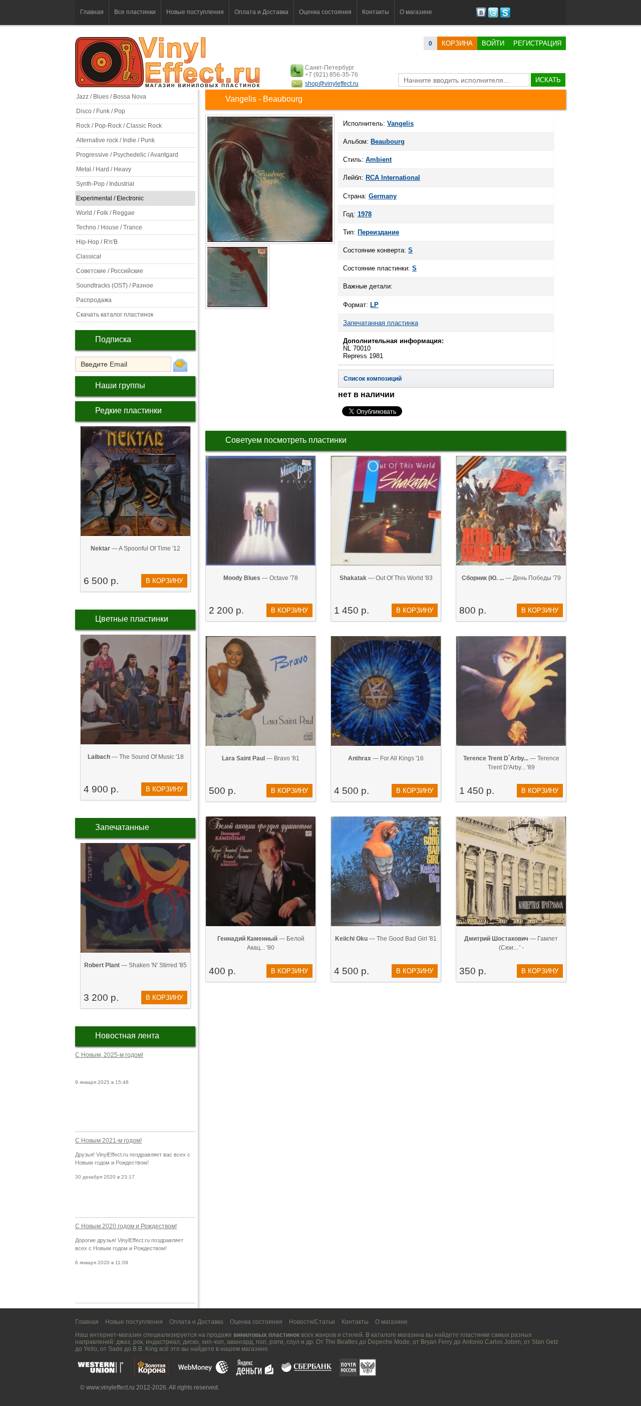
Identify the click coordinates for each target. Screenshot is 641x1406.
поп (261, 1341)
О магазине (416, 12)
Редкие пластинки (128, 410)
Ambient (379, 159)
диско (191, 1341)
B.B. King (145, 1348)
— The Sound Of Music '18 (136, 756)
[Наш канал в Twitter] (493, 16)
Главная (92, 12)
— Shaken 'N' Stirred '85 (135, 965)
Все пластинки (135, 12)
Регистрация (537, 43)
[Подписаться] (180, 364)
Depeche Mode (389, 1341)
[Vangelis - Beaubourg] (237, 308)
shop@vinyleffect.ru (332, 83)
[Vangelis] (270, 242)
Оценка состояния (325, 12)
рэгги (276, 1341)
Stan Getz (545, 1341)
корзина (457, 43)
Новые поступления (195, 12)
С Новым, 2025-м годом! (109, 1054)
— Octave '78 (260, 578)
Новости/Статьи (312, 1321)
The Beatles (341, 1341)
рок (138, 1341)
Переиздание (378, 232)
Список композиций (373, 378)
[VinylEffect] (505, 16)
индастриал (163, 1341)
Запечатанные (122, 827)
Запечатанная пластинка (380, 323)
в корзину (164, 581)
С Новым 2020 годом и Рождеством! (126, 1226)
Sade (115, 1348)
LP (374, 305)
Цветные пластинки (131, 619)
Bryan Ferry (436, 1341)
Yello (90, 1348)
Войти (493, 43)
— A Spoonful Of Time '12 (135, 548)
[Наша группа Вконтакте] (481, 16)
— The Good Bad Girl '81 (386, 938)
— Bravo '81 (260, 758)
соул (292, 1341)
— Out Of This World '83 (386, 578)
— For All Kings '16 (386, 758)
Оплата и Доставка (261, 12)
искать (548, 80)
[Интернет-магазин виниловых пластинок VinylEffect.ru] (168, 85)
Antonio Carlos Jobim (491, 1341)
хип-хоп (213, 1341)
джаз (123, 1341)
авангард (240, 1341)
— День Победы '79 (511, 578)
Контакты (375, 12)
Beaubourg (388, 141)
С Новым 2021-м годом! (108, 1140)
